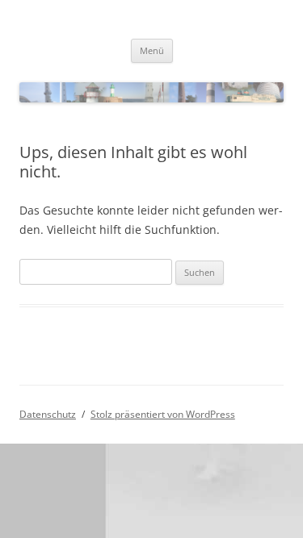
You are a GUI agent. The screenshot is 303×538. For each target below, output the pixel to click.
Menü (152, 50)
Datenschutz (47, 414)
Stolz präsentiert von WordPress (162, 414)
